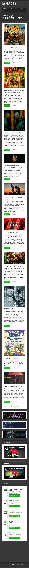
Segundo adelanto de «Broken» (13, 386)
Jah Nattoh (11, 488)
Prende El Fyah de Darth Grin (13, 47)
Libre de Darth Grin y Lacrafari (13, 266)
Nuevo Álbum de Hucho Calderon (14, 133)
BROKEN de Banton (10, 309)
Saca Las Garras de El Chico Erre (14, 90)
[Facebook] (23, 3)
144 (18, 406)
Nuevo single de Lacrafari (11, 165)
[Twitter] (20, 3)
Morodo (17, 488)
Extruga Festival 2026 (10, 358)
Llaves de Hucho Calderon (12, 232)
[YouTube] (26, 3)
